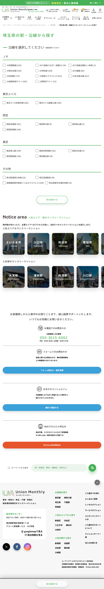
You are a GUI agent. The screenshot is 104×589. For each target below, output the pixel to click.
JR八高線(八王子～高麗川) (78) (52, 65)
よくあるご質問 (38, 18)
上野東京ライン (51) (47, 81)
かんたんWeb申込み (52, 445)
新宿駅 (58, 543)
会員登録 (93, 12)
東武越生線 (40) (46, 156)
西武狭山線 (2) (78, 124)
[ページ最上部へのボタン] (97, 482)
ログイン (100, 12)
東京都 (58, 497)
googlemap (33, 531)
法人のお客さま (86, 18)
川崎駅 (58, 552)
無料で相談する (52, 407)
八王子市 (59, 525)
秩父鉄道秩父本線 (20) (16, 177)
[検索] (92, 468)
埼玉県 (58, 502)
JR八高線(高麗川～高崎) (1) (84, 65)
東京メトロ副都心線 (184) (50, 102)
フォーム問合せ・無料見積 (52, 370)
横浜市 (69, 525)
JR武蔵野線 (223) (14, 65)
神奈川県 (68, 497)
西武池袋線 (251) (13, 124)
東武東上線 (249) (13, 150)
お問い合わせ (97, 18)
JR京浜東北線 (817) (80, 76)
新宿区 (58, 520)
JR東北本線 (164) (14, 70)
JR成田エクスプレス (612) (50, 76)
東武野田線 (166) (13, 156)
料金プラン (29, 18)
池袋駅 (67, 543)
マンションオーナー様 (76, 18)
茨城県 (58, 506)
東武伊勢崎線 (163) (47, 150)
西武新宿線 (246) (13, 129)
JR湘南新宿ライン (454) (16, 81)
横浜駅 (67, 547)
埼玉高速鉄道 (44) (47, 177)
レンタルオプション (93, 504)
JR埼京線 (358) (45, 70)
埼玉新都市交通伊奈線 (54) (60, 182)
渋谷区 (67, 520)
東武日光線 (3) (78, 150)
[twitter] (6, 546)
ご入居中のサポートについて (93, 526)
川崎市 (58, 529)
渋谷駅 (58, 547)
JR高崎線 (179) (13, 76)
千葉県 (67, 502)
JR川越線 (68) (78, 70)
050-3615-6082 (54, 337)
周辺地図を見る (35, 534)
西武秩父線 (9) (45, 124)
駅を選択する (52, 199)
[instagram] (27, 546)
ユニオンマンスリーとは (63, 18)
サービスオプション (93, 510)
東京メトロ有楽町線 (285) (17, 102)
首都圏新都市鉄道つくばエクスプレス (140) (25, 182)
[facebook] (17, 546)
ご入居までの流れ (19, 18)
